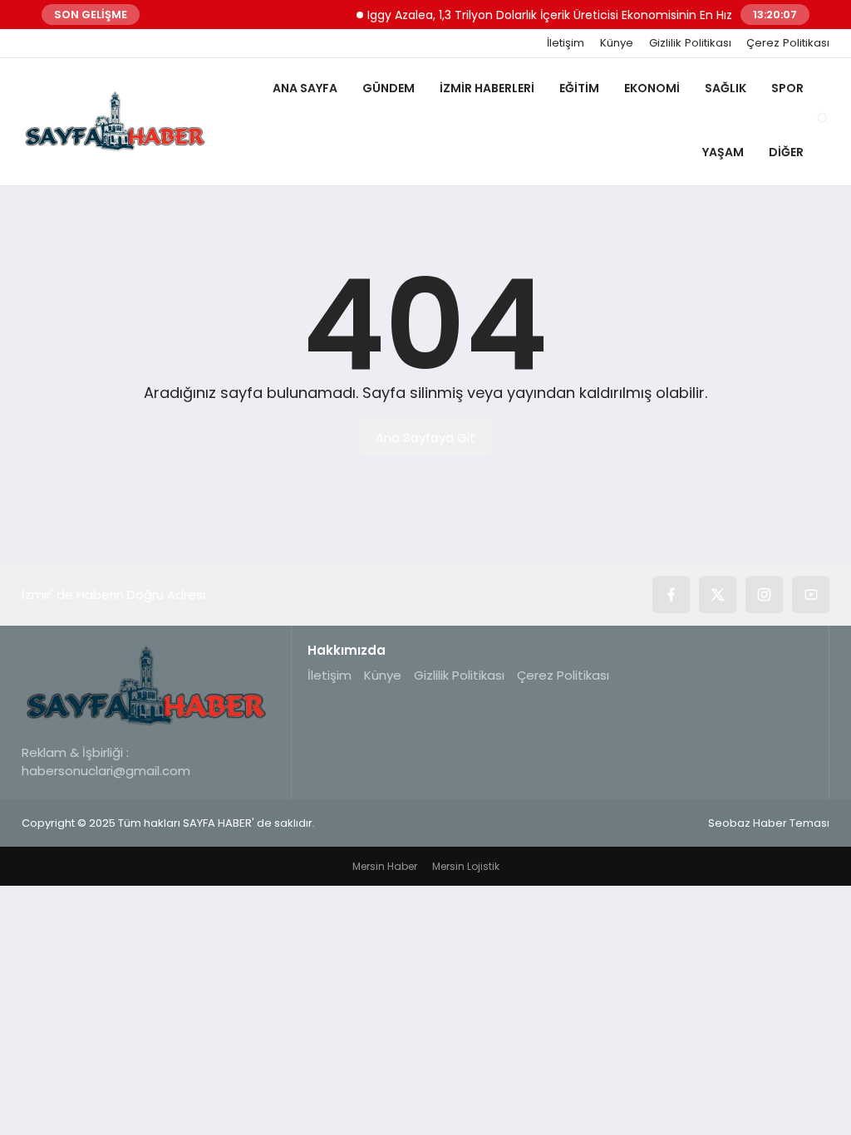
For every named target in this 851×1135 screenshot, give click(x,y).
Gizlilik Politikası (690, 43)
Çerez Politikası (787, 43)
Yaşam (723, 152)
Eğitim (579, 88)
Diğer (786, 152)
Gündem (388, 88)
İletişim (565, 43)
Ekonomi (652, 88)
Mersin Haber (384, 866)
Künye (616, 43)
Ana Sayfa (305, 88)
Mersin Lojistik (465, 866)
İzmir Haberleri (487, 88)
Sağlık (725, 88)
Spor (787, 88)
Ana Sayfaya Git (425, 437)
